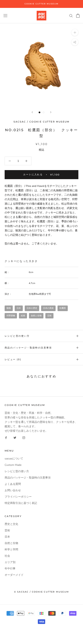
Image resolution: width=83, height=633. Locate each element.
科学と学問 (11, 549)
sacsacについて (14, 458)
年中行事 (10, 568)
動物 (9, 308)
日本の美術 (48, 308)
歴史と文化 (11, 524)
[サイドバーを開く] (5, 15)
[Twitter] (15, 437)
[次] (50, 112)
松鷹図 (62, 308)
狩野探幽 (11, 315)
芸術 (49, 315)
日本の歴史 (32, 308)
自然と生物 (36, 315)
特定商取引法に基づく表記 (21, 503)
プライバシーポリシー (18, 497)
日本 (19, 308)
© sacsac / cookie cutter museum (41, 591)
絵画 (23, 315)
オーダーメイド (14, 575)
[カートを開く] (78, 16)
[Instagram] (23, 437)
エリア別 (10, 562)
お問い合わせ (13, 490)
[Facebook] (6, 437)
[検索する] (71, 15)
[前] (32, 112)
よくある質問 (13, 484)
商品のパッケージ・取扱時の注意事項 (28, 347)
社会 (7, 556)
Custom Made (13, 465)
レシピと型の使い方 (17, 335)
